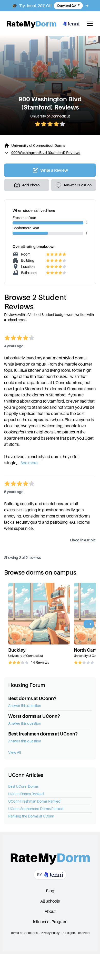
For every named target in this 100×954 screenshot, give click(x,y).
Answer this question (24, 705)
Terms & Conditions (24, 933)
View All (14, 752)
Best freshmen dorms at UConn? (43, 734)
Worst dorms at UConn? (34, 716)
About (50, 911)
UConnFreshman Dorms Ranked (34, 801)
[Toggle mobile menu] (90, 23)
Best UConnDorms (23, 786)
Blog (50, 890)
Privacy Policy (50, 933)
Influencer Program (50, 921)
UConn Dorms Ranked (26, 794)
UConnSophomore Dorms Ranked (36, 808)
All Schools (50, 901)
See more (29, 462)
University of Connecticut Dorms (38, 145)
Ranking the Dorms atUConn (31, 816)
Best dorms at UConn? (32, 698)
